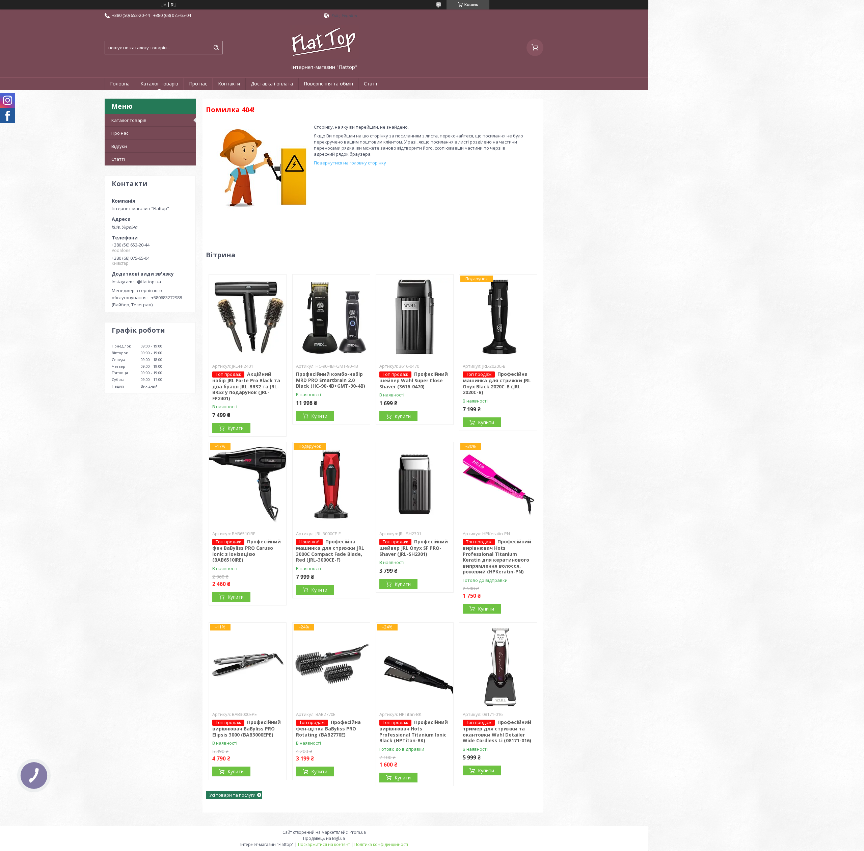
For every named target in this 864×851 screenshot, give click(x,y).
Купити (235, 428)
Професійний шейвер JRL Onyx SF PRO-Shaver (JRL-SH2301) (413, 547)
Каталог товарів (159, 83)
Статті (371, 83)
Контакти (229, 83)
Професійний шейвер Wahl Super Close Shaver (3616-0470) (413, 380)
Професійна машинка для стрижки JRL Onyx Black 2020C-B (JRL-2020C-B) (497, 383)
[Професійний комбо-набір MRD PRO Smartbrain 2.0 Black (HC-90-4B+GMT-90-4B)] (331, 317)
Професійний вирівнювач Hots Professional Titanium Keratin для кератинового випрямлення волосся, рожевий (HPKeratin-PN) (497, 556)
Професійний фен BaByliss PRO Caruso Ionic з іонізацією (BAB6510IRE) (246, 550)
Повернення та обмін (328, 83)
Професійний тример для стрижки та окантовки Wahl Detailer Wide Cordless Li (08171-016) (497, 731)
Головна (120, 83)
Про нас (198, 83)
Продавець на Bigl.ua (324, 838)
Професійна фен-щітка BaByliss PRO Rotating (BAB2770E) (328, 728)
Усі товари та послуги (232, 795)
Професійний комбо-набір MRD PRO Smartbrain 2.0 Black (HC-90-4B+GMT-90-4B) (330, 380)
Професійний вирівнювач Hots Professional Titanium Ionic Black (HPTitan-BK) (413, 731)
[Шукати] (216, 47)
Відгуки (119, 146)
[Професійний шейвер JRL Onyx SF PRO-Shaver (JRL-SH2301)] (414, 484)
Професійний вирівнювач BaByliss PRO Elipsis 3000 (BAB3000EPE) (246, 728)
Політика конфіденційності (381, 844)
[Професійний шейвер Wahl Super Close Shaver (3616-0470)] (414, 317)
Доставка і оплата (272, 83)
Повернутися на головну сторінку (350, 163)
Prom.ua (358, 832)
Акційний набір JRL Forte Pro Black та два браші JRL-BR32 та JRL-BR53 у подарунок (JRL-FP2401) (246, 386)
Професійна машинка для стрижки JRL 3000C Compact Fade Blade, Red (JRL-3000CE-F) (330, 550)
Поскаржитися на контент (324, 844)
